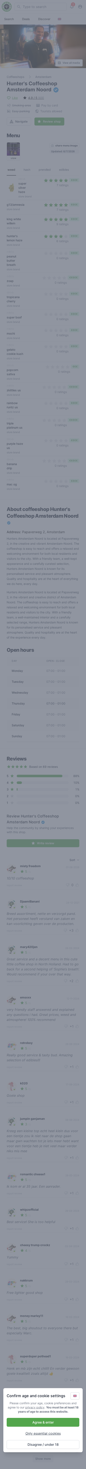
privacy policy (34, 1407)
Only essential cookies (43, 1433)
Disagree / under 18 (43, 1444)
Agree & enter (43, 1422)
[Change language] (75, 1395)
